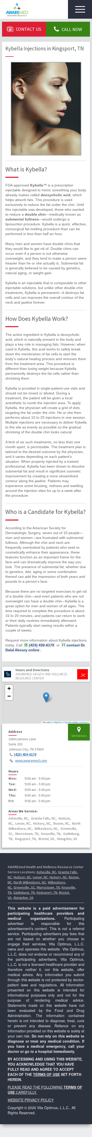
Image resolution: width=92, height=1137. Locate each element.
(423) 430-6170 (25, 754)
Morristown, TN (48, 887)
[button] (46, 697)
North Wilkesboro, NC (30, 882)
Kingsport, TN (47, 892)
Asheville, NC (46, 872)
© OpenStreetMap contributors (76, 722)
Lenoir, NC (40, 877)
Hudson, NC (22, 877)
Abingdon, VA (23, 897)
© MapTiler (57, 722)
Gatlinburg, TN (24, 892)
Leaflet (48, 722)
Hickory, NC (58, 877)
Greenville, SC (24, 887)
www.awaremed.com (31, 760)
